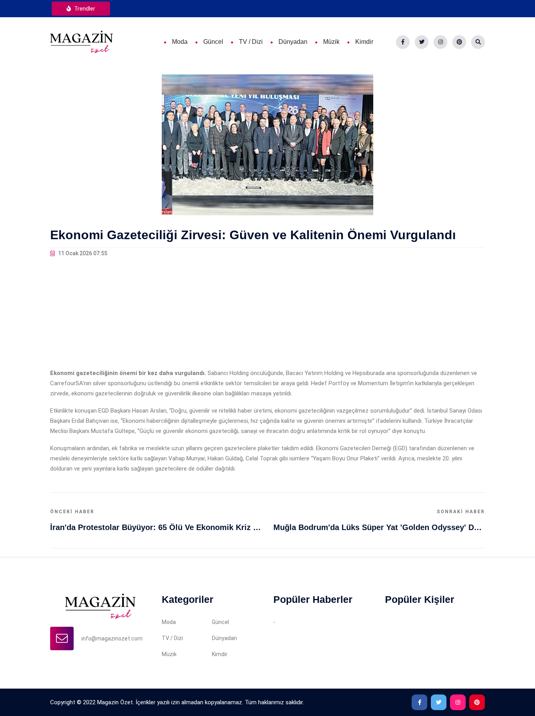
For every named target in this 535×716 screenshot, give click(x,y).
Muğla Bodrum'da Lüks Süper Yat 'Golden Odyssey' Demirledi (379, 527)
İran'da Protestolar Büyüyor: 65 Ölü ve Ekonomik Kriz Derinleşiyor (156, 527)
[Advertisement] (267, 313)
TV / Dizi (251, 41)
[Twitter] (421, 42)
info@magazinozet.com (112, 638)
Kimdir (364, 41)
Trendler (83, 8)
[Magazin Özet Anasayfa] (81, 41)
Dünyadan (292, 41)
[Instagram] (440, 42)
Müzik (331, 41)
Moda (180, 41)
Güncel (213, 41)
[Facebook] (403, 42)
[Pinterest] (459, 42)
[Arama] (478, 42)
